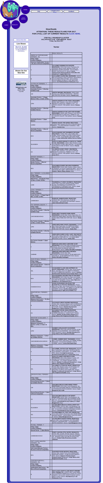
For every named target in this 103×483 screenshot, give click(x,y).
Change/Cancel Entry (55, 11)
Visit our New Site (21, 40)
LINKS (6, 25)
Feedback (71, 11)
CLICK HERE (74, 34)
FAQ (39, 11)
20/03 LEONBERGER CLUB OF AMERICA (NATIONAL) (21, 49)
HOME (25, 9)
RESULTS (15, 25)
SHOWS (23, 18)
